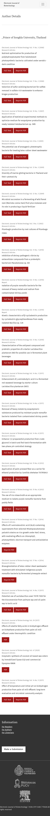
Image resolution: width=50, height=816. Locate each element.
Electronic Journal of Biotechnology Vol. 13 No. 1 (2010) (23, 250)
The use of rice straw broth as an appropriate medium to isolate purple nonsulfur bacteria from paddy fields (24, 499)
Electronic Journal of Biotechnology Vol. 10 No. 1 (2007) (23, 111)
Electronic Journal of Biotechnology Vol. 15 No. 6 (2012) (23, 463)
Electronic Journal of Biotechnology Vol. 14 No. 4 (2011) (23, 403)
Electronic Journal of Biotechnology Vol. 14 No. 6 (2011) (23, 433)
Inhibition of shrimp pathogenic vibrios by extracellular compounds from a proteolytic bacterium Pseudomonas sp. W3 (21, 259)
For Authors (7, 730)
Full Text (7, 70)
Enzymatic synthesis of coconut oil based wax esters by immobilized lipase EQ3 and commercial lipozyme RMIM (25, 660)
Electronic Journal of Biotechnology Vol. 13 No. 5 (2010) (23, 340)
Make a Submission (13, 749)
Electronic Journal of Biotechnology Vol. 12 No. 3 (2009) (23, 167)
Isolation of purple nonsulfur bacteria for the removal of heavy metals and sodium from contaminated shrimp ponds (21, 289)
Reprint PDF (21, 70)
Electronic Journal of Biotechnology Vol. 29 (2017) (20, 620)
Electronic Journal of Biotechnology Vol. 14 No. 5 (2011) (23, 590)
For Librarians (8, 733)
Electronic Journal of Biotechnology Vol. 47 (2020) (21, 650)
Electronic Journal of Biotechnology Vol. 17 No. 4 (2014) (23, 560)
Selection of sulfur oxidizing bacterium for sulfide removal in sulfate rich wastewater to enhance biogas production (23, 90)
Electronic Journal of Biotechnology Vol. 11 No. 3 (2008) (23, 48)
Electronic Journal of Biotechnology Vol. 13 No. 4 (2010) (23, 280)
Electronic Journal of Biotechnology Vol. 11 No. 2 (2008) (23, 81)
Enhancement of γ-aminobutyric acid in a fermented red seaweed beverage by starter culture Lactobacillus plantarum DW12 (25, 383)
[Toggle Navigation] (42, 4)
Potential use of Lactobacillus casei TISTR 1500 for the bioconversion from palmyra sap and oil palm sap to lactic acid (24, 600)
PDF (5, 640)
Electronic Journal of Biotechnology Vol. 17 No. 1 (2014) (23, 520)
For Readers (7, 727)
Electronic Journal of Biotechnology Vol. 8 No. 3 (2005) (22, 141)
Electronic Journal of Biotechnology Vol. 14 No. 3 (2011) (23, 373)
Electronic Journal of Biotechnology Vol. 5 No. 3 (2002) (22, 224)
